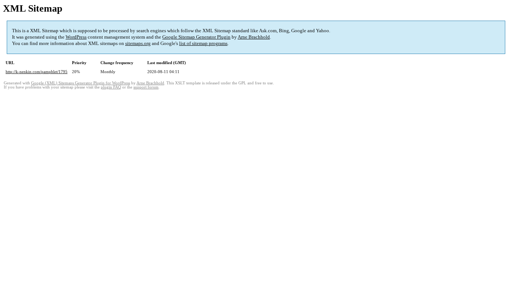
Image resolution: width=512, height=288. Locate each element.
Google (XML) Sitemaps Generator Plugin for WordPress (80, 83)
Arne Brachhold (254, 37)
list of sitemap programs (203, 43)
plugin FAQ (111, 87)
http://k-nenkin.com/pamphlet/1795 (36, 71)
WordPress (76, 37)
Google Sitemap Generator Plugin (196, 37)
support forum (146, 87)
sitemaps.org (138, 43)
